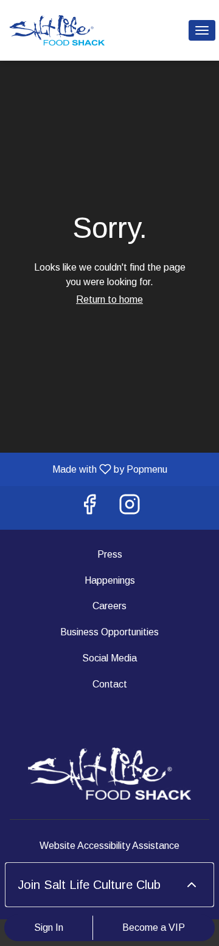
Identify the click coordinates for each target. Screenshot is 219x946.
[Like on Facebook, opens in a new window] (89, 507)
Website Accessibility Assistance (109, 845)
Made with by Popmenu (88, 469)
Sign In (48, 927)
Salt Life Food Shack (109, 773)
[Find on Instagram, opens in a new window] (130, 507)
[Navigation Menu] (202, 30)
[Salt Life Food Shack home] (64, 30)
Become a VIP (153, 927)
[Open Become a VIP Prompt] (191, 884)
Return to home (109, 299)
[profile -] (171, 29)
